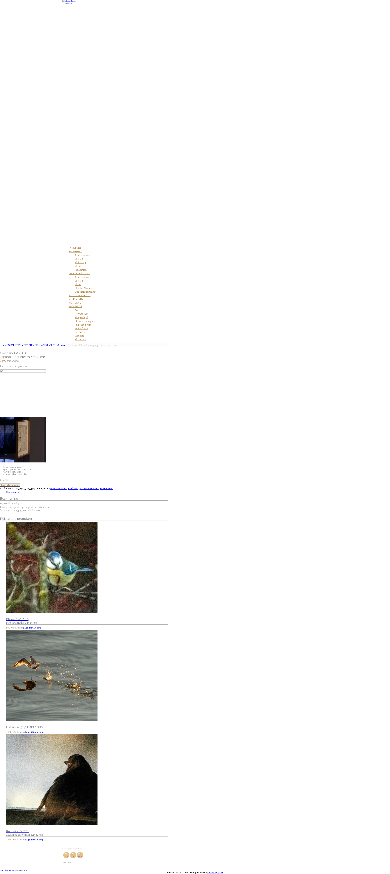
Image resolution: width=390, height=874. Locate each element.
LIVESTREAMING (79, 273)
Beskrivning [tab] (13, 492)
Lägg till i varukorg (10, 485)
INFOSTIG (75, 248)
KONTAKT (75, 302)
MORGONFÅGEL (30, 345)
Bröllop (79, 259)
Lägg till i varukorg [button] (32, 628)
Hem (4, 345)
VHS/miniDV (76, 299)
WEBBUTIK (75, 306)
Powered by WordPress (7, 870)
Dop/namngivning (85, 292)
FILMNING (75, 251)
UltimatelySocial (215, 872)
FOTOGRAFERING (79, 295)
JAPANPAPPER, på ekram (53, 345)
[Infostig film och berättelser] (70, 3)
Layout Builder (23, 870)
